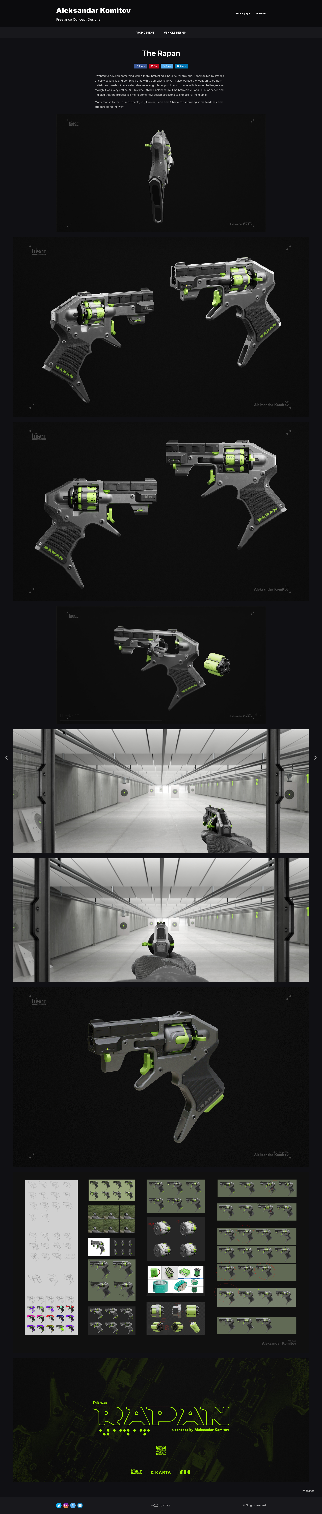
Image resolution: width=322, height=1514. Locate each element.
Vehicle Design (175, 32)
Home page (243, 13)
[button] (308, 1490)
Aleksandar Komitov (93, 10)
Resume (260, 13)
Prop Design (145, 32)
